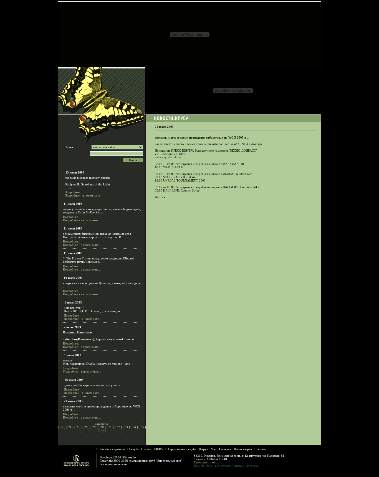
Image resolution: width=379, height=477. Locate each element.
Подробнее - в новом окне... (83, 195)
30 (102, 427)
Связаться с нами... (206, 462)
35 (142, 427)
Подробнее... (73, 192)
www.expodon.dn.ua (168, 157)
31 (110, 427)
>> (102, 430)
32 (118, 427)
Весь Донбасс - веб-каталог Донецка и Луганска (226, 465)
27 (77, 427)
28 (86, 427)
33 (126, 427)
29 (94, 427)
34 (134, 427)
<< (61, 427)
